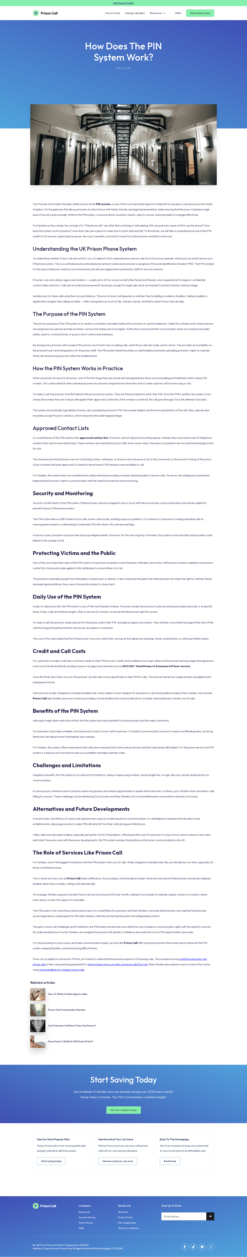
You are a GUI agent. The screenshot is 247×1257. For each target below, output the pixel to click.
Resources (84, 1212)
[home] (47, 13)
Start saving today (51, 1161)
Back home (170, 1161)
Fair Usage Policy (127, 1222)
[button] (158, 13)
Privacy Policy (125, 1217)
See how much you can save (117, 1161)
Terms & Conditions (128, 1228)
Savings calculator (135, 13)
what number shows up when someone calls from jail (117, 964)
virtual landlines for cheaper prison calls (61, 969)
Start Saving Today (200, 13)
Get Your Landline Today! (123, 1110)
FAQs (178, 13)
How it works (113, 13)
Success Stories (87, 1217)
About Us (123, 1212)
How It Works (86, 1222)
